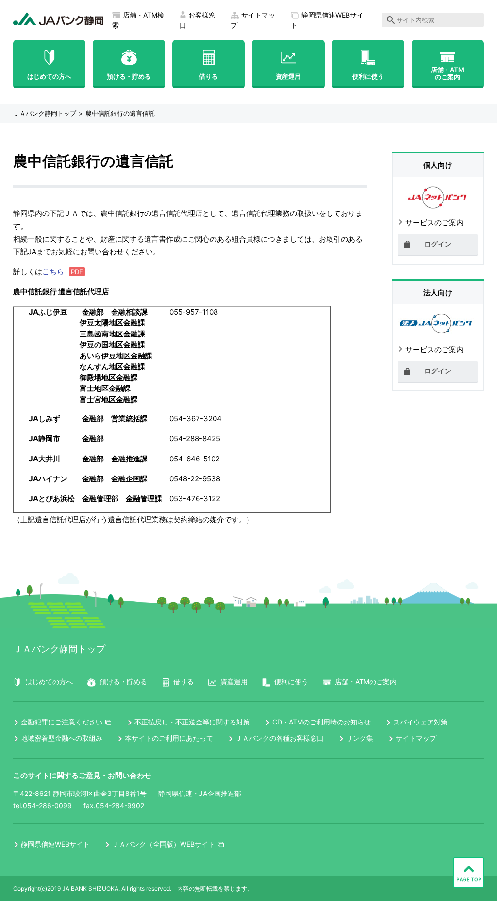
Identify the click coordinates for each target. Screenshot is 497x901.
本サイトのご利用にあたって (169, 738)
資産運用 (288, 76)
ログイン (437, 244)
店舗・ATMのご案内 (447, 73)
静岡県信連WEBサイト (55, 844)
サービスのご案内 (434, 222)
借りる (208, 76)
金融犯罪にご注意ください (61, 722)
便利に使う (368, 76)
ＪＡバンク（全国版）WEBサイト (163, 844)
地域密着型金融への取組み (61, 738)
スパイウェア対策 (420, 722)
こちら (53, 271)
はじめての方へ (49, 76)
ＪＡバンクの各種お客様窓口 (279, 738)
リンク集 (359, 738)
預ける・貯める (129, 76)
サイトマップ (416, 738)
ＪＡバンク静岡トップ (44, 113)
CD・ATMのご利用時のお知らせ (321, 722)
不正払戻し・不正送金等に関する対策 (192, 722)
